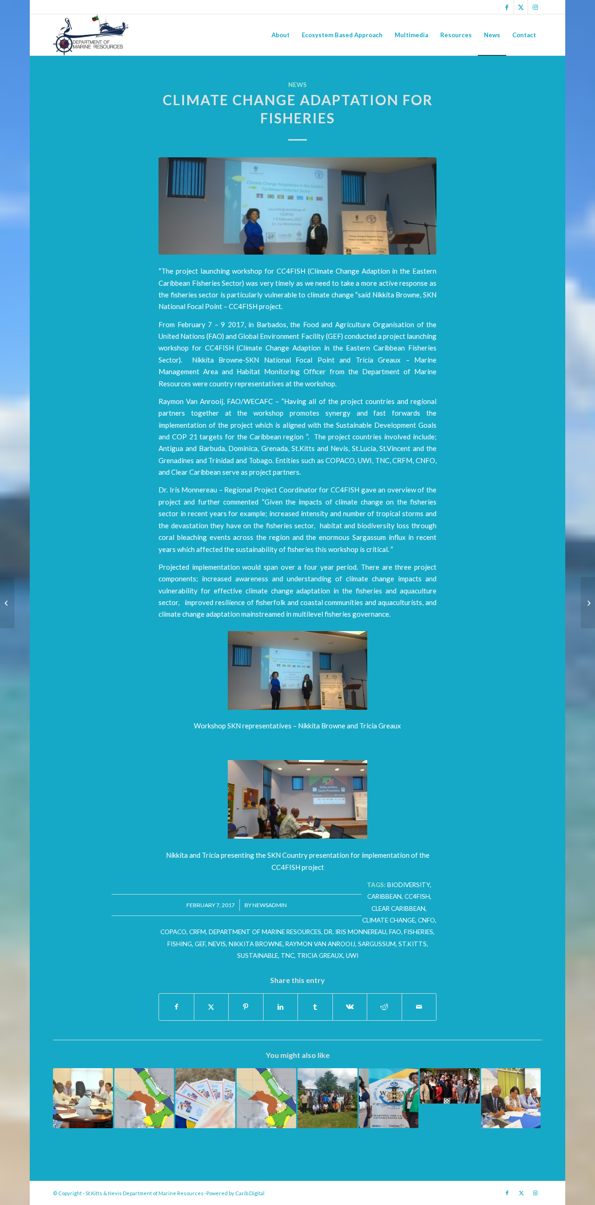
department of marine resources (265, 932)
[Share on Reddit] (384, 1007)
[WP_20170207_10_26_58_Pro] (297, 206)
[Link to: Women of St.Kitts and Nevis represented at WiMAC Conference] (389, 1098)
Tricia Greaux (320, 955)
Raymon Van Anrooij (320, 944)
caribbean (384, 896)
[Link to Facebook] (507, 7)
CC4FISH (417, 896)
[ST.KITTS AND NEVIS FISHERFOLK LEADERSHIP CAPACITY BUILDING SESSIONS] (588, 602)
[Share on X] (211, 1007)
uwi (352, 955)
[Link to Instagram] (535, 7)
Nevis (217, 944)
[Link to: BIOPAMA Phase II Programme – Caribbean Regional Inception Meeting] (511, 1098)
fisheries (418, 932)
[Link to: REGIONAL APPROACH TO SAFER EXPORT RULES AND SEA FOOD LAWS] (83, 1098)
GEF (200, 944)
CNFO (426, 920)
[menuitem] (280, 34)
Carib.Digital (249, 1193)
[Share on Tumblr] (315, 1007)
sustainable (257, 955)
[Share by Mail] (419, 1007)
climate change (388, 920)
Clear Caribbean (398, 908)
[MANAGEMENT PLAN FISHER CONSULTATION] (7, 602)
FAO (395, 932)
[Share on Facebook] (176, 1007)
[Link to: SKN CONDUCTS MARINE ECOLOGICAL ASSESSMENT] (144, 1098)
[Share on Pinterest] (246, 1007)
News (297, 84)
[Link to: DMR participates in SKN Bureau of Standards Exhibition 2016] (205, 1098)
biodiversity (408, 885)
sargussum (377, 944)
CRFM (197, 932)
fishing (179, 944)
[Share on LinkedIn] (281, 1007)
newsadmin (269, 905)
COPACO (173, 932)
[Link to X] (521, 7)
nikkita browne (256, 944)
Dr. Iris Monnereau (355, 932)
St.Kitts (412, 944)
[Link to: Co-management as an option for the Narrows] (327, 1098)
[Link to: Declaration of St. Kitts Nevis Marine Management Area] (267, 1098)
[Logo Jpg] (91, 34)
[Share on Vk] (350, 1007)
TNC (287, 955)
